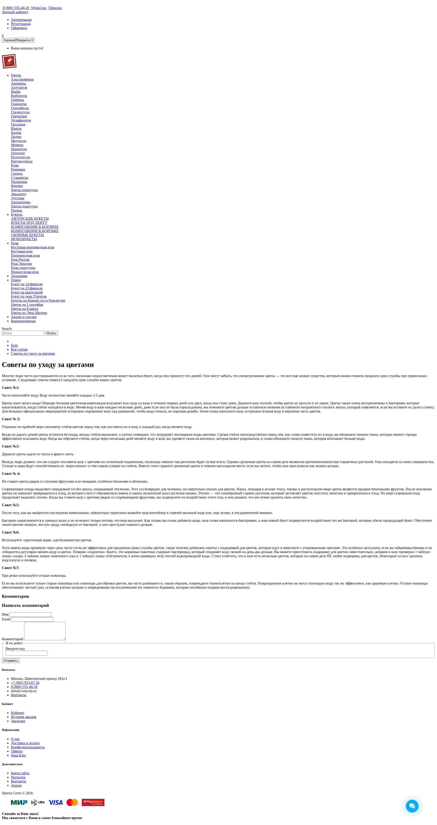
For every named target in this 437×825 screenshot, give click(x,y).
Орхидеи (18, 153)
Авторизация (21, 20)
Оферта (17, 751)
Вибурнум (19, 96)
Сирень (17, 173)
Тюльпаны (19, 182)
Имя (5, 614)
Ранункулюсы (22, 161)
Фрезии (17, 186)
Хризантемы (20, 202)
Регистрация (20, 24)
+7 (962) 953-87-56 (25, 683)
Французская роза (25, 272)
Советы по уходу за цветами (33, 353)
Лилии (16, 137)
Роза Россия (20, 259)
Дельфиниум (21, 120)
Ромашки (18, 169)
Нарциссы (19, 149)
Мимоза (17, 145)
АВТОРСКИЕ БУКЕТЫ (30, 218)
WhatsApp (38, 8)
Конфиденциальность (28, 747)
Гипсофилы (20, 108)
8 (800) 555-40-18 (16, 8)
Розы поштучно (23, 268)
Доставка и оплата (25, 743)
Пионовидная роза (25, 255)
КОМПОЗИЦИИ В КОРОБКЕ (35, 231)
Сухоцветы (19, 178)
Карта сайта (20, 773)
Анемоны (18, 83)
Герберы (17, 100)
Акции (16, 785)
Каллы (16, 132)
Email (6, 619)
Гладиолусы (20, 112)
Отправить (11, 660)
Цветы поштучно (24, 190)
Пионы (16, 210)
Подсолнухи (20, 157)
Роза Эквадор (21, 264)
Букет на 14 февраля (26, 284)
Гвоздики (18, 124)
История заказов (23, 717)
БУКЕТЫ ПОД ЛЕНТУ (29, 223)
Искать (51, 333)
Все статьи (19, 349)
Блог (14, 345)
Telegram (54, 8)
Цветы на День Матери (29, 313)
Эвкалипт (18, 194)
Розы (15, 165)
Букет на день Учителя (28, 296)
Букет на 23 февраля (26, 288)
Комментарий (12, 639)
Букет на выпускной (27, 292)
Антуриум (19, 87)
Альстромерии (22, 79)
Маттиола (18, 141)
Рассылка (18, 777)
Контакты (18, 695)
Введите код (15, 648)
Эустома (17, 198)
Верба (15, 92)
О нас (15, 739)
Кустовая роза (22, 251)
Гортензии (19, 116)
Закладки (18, 721)
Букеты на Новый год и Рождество (38, 300)
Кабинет (17, 713)
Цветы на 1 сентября (27, 304)
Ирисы (16, 128)
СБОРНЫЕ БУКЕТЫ (27, 235)
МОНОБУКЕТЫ (24, 239)
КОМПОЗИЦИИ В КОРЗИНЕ (35, 227)
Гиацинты (19, 104)
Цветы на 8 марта (24, 309)
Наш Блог (18, 755)
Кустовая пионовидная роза (32, 247)
